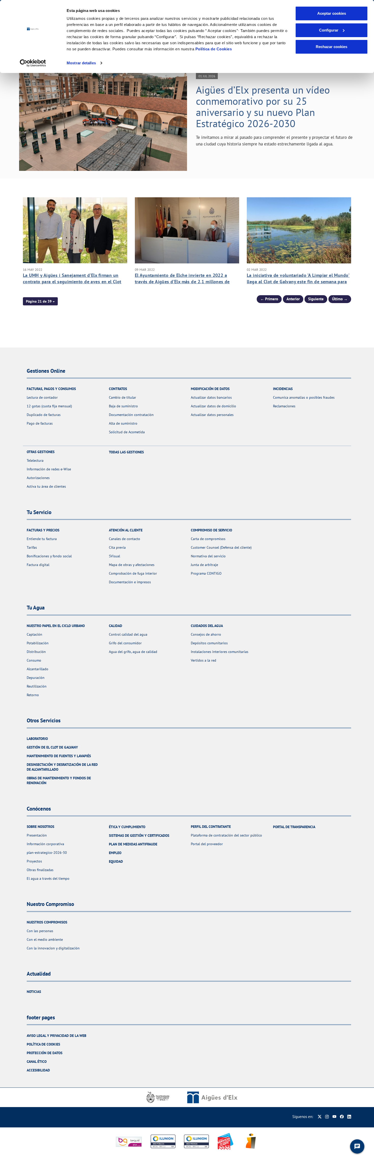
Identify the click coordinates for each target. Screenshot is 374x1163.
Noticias (34, 991)
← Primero (269, 298)
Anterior (293, 298)
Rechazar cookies (331, 46)
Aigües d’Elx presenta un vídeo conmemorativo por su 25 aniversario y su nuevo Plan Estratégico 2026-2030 (263, 106)
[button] (40, 301)
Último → (340, 298)
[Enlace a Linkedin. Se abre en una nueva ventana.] (349, 1116)
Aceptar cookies (331, 13)
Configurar (328, 30)
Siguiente (316, 298)
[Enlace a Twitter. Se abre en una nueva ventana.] (320, 1116)
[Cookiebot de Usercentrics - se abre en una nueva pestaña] (33, 63)
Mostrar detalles (81, 63)
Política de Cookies (213, 49)
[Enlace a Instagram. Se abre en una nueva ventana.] (327, 1116)
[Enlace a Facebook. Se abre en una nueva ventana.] (342, 1116)
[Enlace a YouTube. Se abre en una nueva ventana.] (334, 1116)
